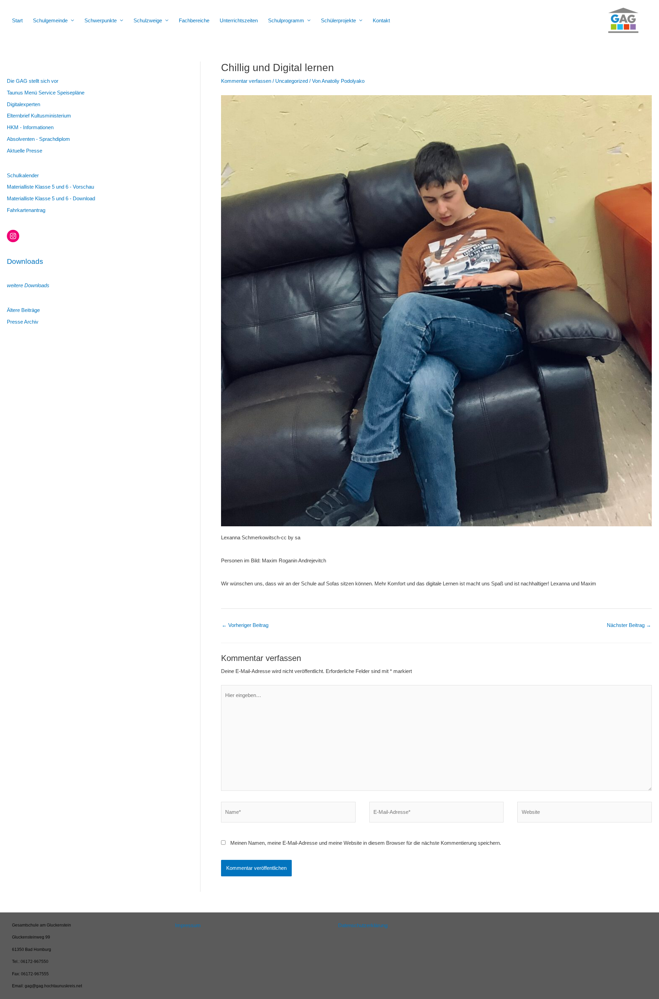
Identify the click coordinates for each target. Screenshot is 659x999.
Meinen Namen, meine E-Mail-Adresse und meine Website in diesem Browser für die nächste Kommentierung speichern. (365, 843)
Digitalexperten (23, 104)
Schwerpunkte (100, 20)
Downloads (25, 261)
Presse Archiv (22, 322)
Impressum (188, 925)
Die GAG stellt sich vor (32, 81)
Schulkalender (23, 175)
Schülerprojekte (338, 20)
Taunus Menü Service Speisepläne (45, 93)
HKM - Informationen (30, 127)
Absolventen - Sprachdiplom (38, 139)
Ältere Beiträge (23, 310)
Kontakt (381, 20)
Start (17, 20)
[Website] (584, 813)
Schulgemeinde (50, 20)
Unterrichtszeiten (239, 20)
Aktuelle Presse (24, 151)
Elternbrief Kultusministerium (39, 116)
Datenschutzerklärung (363, 925)
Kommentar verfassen (246, 81)
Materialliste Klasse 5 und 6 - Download (51, 198)
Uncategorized (291, 81)
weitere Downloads (28, 285)
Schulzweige (148, 20)
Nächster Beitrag (629, 625)
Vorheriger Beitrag (245, 625)
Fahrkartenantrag (26, 210)
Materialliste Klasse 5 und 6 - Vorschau (50, 187)
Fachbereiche (194, 20)
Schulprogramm (286, 20)
